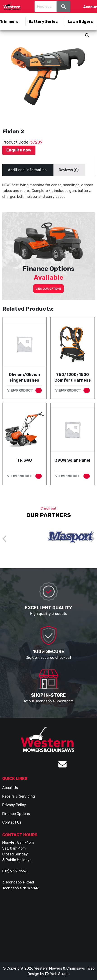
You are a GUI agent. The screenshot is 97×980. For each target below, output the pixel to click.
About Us (10, 788)
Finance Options (16, 814)
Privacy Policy (14, 805)
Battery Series (43, 21)
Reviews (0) (69, 170)
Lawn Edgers (80, 21)
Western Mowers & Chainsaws (59, 968)
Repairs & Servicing (18, 796)
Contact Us (11, 822)
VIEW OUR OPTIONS (48, 288)
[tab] (27, 170)
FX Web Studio (57, 974)
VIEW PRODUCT (20, 390)
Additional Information (27, 170)
